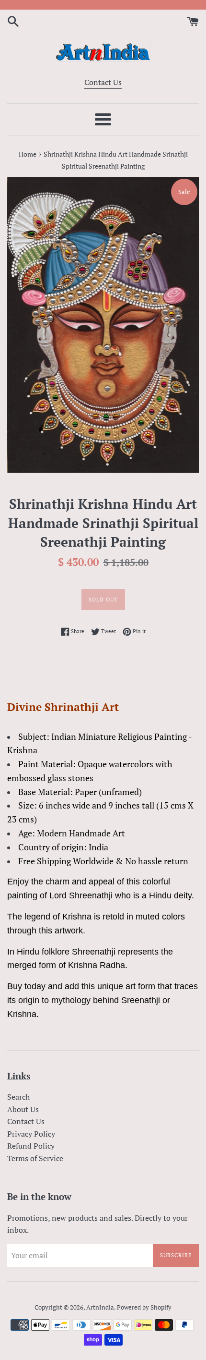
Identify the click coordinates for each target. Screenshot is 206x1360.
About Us (23, 1109)
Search (18, 1096)
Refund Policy (31, 1145)
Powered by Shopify (144, 1307)
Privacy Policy (31, 1133)
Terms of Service (35, 1158)
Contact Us (103, 82)
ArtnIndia (100, 1307)
